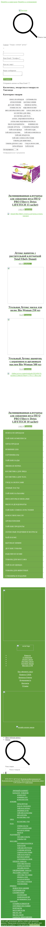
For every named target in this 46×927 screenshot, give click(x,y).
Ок (30, 925)
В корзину (28, 209)
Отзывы (25, 686)
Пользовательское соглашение (11, 781)
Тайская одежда (15, 130)
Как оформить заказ (25, 672)
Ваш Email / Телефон (11, 58)
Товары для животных (22, 141)
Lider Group (29, 782)
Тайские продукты (22, 135)
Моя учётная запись (12, 738)
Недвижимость (25, 680)
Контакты (25, 683)
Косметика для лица (22, 113)
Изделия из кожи (29, 107)
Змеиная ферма (30, 105)
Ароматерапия (15, 102)
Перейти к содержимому (27, 2)
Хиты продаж (17, 146)
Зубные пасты (15, 107)
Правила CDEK (25, 675)
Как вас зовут (8, 64)
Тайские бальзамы (12, 132)
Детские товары (14, 105)
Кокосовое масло (34, 110)
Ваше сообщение (9, 71)
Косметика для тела (22, 116)
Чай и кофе (29, 146)
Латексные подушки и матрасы (23, 121)
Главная (5, 45)
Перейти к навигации (9, 2)
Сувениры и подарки (30, 127)
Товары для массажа (14, 143)
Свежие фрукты (13, 127)
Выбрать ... (27, 264)
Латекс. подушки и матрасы (23, 118)
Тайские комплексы (32, 132)
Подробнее (35, 925)
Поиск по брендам (16, 99)
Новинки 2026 (33, 124)
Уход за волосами (32, 143)
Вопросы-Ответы (25, 677)
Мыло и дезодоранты (16, 124)
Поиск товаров (9, 766)
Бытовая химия (30, 102)
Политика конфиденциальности (30, 779)
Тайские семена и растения (23, 138)
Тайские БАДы (30, 130)
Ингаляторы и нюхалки (14, 110)
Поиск (7, 740)
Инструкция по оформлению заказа (33, 781)
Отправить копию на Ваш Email (15, 83)
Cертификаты (31, 99)
